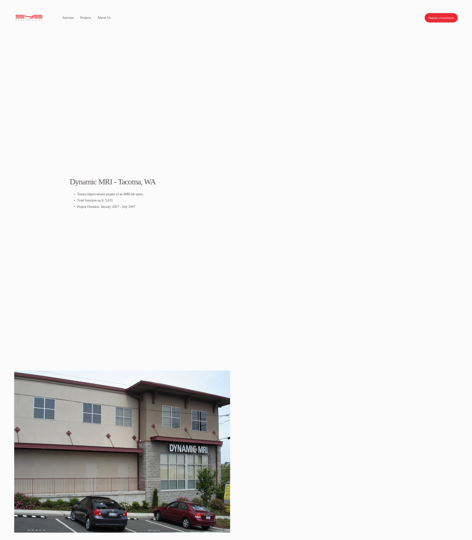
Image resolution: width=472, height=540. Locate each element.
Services (68, 18)
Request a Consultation (441, 18)
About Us (104, 18)
